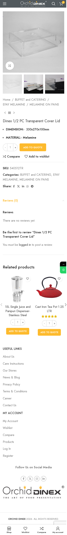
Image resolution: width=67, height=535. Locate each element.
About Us (8, 356)
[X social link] (18, 186)
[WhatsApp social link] (27, 186)
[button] (6, 42)
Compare (8, 435)
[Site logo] (33, 3)
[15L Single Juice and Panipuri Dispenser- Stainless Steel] (18, 288)
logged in (25, 245)
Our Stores (10, 370)
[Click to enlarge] (10, 65)
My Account (10, 421)
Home (6, 100)
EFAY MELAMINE (14, 104)
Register (8, 456)
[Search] (53, 3)
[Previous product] (5, 113)
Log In (7, 449)
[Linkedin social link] (23, 186)
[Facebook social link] (14, 186)
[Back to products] (9, 113)
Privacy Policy (11, 384)
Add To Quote (32, 147)
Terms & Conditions (15, 391)
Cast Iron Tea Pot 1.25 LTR (49, 309)
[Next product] (14, 113)
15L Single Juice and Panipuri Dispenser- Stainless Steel (18, 311)
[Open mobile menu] (4, 3)
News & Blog (11, 377)
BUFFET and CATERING (30, 100)
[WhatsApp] (63, 269)
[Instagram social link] (37, 479)
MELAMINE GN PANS (44, 104)
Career (7, 398)
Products (8, 442)
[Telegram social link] (32, 186)
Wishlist (7, 428)
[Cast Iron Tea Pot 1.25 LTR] (49, 288)
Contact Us (9, 405)
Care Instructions (13, 363)
